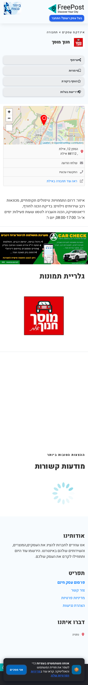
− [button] (9, 118)
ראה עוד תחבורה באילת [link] (62, 181)
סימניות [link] (74, 70)
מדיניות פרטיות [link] (73, 598)
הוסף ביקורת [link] (70, 81)
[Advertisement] (44, 407)
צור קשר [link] (78, 590)
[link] (66, 8)
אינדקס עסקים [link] (73, 32)
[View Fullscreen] (9, 127)
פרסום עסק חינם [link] (71, 582)
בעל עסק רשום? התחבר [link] (66, 18)
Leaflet (46, 142)
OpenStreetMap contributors (69, 142)
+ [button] (9, 111)
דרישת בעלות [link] (69, 92)
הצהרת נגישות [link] (74, 605)
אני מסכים (16, 670)
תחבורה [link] (52, 32)
